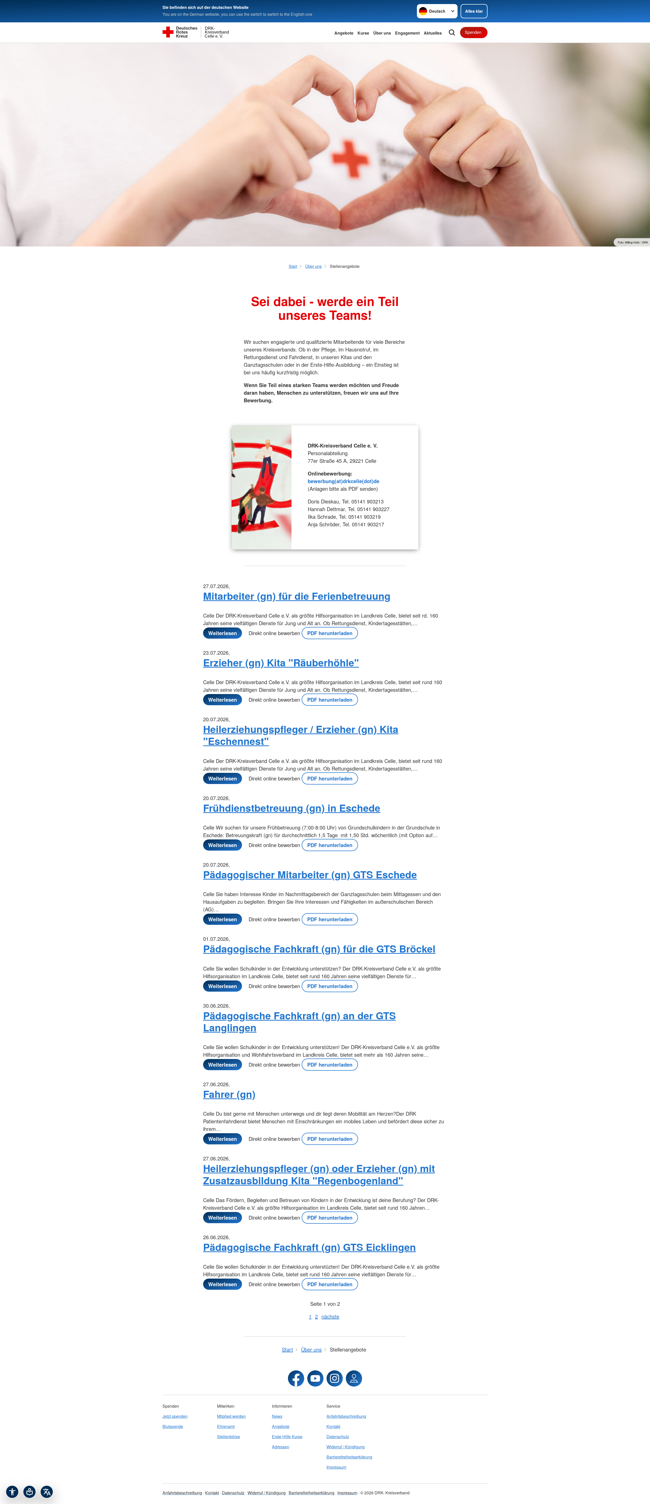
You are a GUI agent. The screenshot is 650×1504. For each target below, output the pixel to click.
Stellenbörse (228, 1436)
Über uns (382, 33)
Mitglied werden (231, 1416)
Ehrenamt (226, 1426)
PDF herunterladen (329, 633)
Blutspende (172, 1426)
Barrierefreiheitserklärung (349, 1457)
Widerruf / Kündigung (346, 1447)
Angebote (343, 33)
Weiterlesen (222, 633)
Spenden (473, 32)
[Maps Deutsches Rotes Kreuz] (354, 1378)
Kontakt (333, 1426)
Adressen (280, 1447)
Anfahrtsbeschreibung (346, 1416)
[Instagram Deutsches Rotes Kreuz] (335, 1378)
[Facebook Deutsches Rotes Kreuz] (296, 1378)
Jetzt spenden (175, 1416)
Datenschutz (338, 1436)
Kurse (363, 33)
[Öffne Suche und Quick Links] (452, 32)
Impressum (336, 1467)
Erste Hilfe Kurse (287, 1436)
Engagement (407, 33)
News (277, 1416)
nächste (330, 1316)
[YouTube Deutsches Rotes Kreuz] (315, 1378)
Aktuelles (433, 33)
